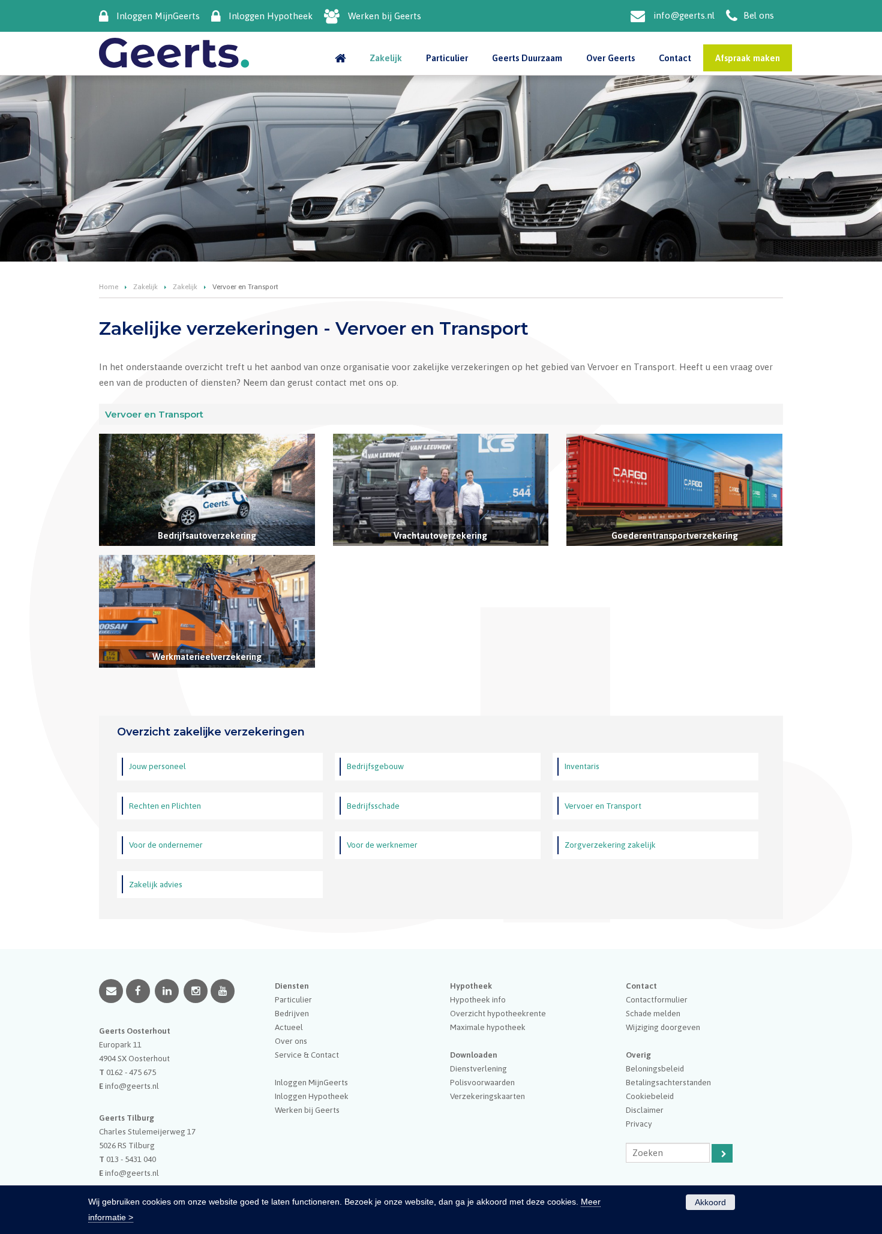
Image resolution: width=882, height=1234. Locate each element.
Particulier (293, 999)
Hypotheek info (478, 999)
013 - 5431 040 (131, 1159)
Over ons (291, 1041)
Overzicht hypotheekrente (498, 1013)
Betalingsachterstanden (668, 1082)
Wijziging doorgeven (663, 1027)
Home (108, 287)
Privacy (639, 1123)
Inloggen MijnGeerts (158, 16)
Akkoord (710, 1202)
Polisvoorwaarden (482, 1082)
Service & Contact (307, 1054)
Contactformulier (657, 999)
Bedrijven (292, 1013)
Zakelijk (145, 287)
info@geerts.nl (684, 15)
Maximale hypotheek (488, 1027)
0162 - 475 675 (131, 1072)
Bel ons (758, 15)
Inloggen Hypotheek (271, 16)
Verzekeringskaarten (487, 1096)
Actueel (289, 1027)
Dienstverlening (478, 1068)
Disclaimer (645, 1110)
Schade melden (653, 1013)
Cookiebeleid (650, 1096)
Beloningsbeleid (655, 1068)
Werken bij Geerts (384, 16)
